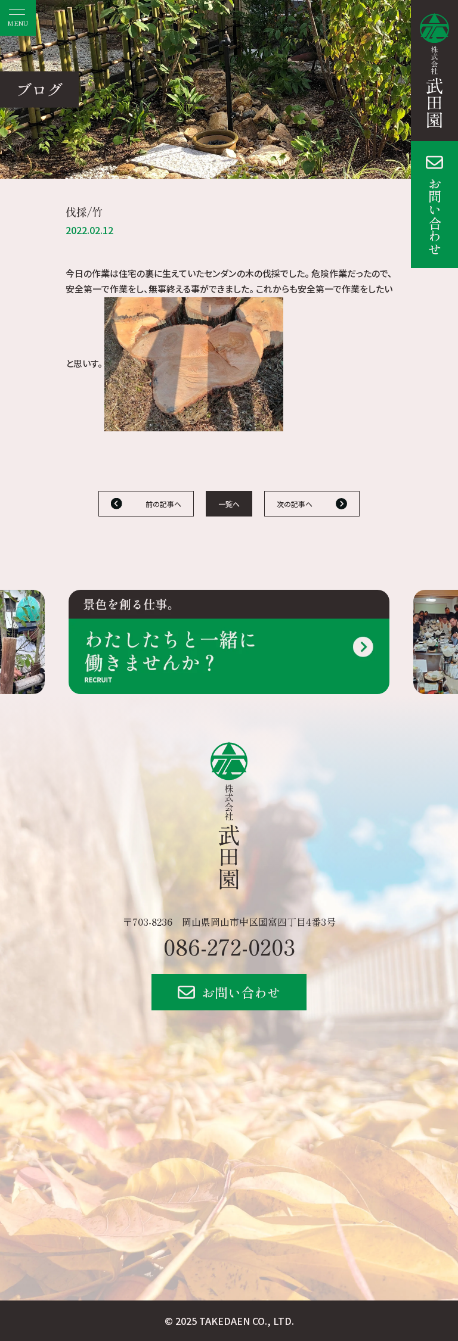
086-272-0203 (229, 946)
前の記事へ (163, 504)
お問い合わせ (434, 216)
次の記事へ (294, 504)
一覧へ (229, 504)
